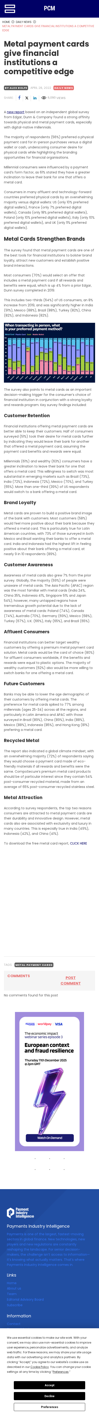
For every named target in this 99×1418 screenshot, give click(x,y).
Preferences (49, 1407)
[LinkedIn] (35, 98)
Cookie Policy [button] (39, 1367)
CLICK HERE (79, 843)
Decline (49, 1396)
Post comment (71, 980)
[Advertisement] (49, 901)
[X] (27, 98)
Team (12, 1294)
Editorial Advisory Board (25, 1299)
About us (14, 1288)
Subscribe (15, 1305)
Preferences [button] (61, 1372)
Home (12, 1283)
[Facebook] (19, 98)
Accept (49, 1385)
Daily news (63, 88)
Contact (13, 1324)
